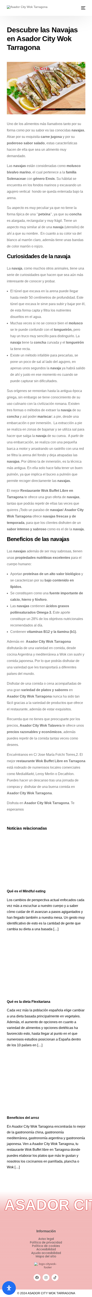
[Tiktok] (55, 1277)
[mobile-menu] (82, 7)
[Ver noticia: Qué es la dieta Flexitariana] (46, 971)
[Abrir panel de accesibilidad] (9, 1288)
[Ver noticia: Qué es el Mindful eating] (46, 860)
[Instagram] (46, 1277)
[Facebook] (37, 1277)
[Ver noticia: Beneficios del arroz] (46, 1087)
